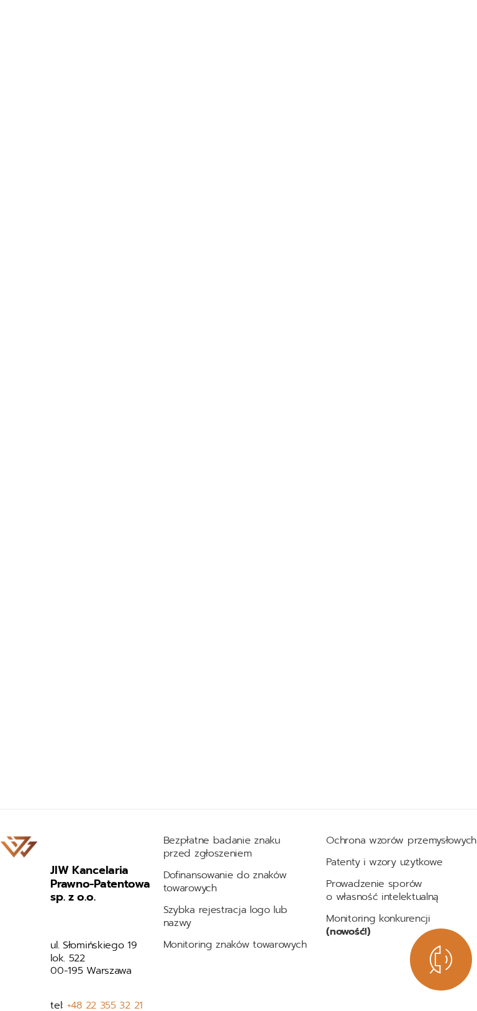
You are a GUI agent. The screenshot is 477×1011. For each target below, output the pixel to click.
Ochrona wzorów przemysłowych (401, 840)
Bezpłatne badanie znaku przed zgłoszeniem (221, 847)
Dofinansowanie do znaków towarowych (225, 882)
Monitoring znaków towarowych (236, 944)
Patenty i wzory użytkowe (384, 862)
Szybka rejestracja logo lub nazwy (225, 916)
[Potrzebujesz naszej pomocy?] (441, 960)
